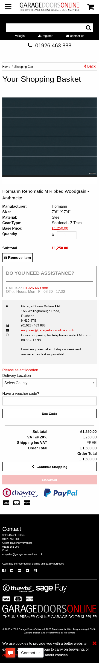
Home (6, 66)
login (21, 36)
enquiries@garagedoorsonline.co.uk (47, 330)
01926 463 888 (53, 45)
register (47, 36)
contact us (76, 36)
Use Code (49, 414)
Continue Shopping (51, 467)
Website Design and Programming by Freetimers (49, 632)
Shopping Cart (23, 66)
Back (91, 66)
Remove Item (19, 258)
